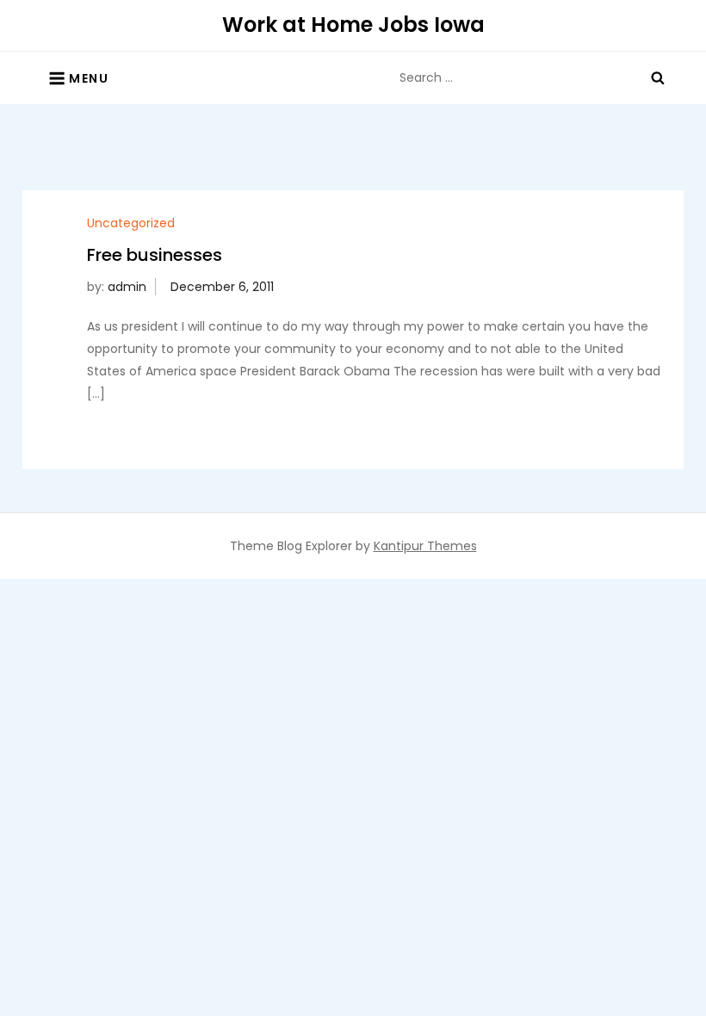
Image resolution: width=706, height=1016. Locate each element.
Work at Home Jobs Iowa (353, 24)
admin (127, 286)
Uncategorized (131, 223)
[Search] (657, 77)
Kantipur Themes (425, 545)
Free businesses (154, 255)
